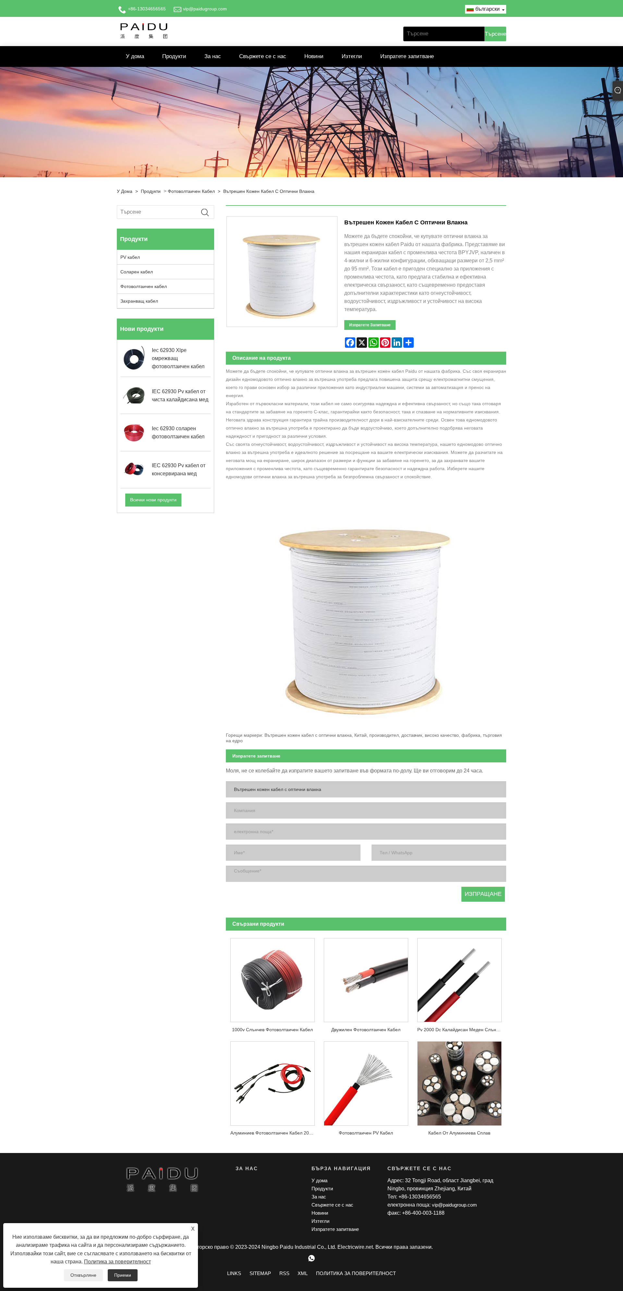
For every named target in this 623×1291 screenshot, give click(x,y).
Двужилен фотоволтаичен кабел (365, 1029)
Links (234, 1273)
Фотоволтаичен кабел (191, 191)
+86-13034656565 (147, 8)
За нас (212, 56)
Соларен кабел (136, 271)
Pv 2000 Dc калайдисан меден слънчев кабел (461, 1029)
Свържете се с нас (262, 56)
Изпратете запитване (407, 56)
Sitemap (260, 1273)
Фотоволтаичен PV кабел (366, 1132)
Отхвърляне (83, 1275)
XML (303, 1273)
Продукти (174, 56)
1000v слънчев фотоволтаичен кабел (272, 1029)
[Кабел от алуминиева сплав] (459, 1081)
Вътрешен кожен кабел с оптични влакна (268, 191)
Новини (314, 56)
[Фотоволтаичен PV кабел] (366, 1081)
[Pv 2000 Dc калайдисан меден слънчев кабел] (459, 978)
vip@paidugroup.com (205, 8)
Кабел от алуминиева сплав (459, 1132)
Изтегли (352, 56)
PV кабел (130, 257)
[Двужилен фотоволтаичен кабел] (366, 978)
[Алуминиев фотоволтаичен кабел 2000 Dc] (272, 1081)
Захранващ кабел (139, 301)
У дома (135, 56)
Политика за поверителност (117, 1261)
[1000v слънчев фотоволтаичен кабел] (272, 978)
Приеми (122, 1275)
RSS (284, 1273)
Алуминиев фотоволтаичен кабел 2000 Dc (274, 1132)
